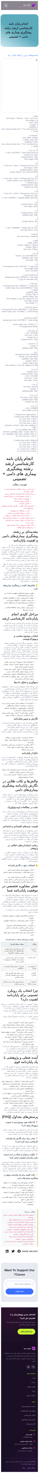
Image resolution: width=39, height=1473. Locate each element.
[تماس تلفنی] (33, 1367)
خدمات (33, 1382)
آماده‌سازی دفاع (30, 1424)
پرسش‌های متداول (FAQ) (25, 527)
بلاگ (23, 1468)
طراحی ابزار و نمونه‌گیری (28, 1420)
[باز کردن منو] (6, 5)
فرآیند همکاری (31, 1387)
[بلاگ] (28, 1367)
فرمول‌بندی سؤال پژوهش (28, 1411)
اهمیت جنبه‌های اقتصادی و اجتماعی (18, 513)
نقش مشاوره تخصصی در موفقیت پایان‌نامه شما (18, 518)
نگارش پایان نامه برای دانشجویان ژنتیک (21, 1220)
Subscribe (19, 1291)
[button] (19, 1251)
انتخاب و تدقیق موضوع (28, 1406)
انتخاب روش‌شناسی (29, 1415)
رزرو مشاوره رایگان (26, 1331)
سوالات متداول (31, 1396)
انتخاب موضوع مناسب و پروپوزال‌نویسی (16, 496)
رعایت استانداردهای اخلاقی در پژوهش (17, 515)
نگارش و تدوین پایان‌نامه (21, 501)
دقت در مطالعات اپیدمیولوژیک (19, 511)
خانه (34, 1378)
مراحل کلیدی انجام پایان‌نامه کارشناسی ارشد (19, 494)
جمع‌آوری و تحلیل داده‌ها (21, 499)
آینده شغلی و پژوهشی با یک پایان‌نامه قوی (20, 525)
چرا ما (33, 1391)
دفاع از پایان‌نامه (24, 503)
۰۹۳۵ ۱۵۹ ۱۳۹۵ (27, 1437)
